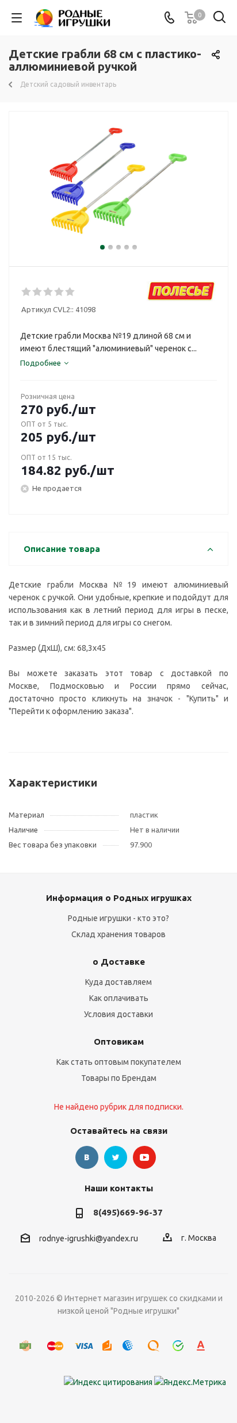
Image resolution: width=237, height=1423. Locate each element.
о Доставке (119, 961)
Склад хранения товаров (118, 934)
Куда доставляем (118, 982)
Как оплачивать (118, 998)
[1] (26, 292)
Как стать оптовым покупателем (118, 1062)
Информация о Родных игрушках (119, 898)
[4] (59, 292)
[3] (48, 292)
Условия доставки (118, 1014)
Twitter (115, 1157)
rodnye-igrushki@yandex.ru (88, 1238)
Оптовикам (119, 1041)
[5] (70, 292)
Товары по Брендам (118, 1078)
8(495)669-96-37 (128, 1212)
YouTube (144, 1157)
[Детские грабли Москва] (118, 183)
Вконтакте (86, 1157)
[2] (37, 292)
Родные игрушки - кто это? (118, 918)
